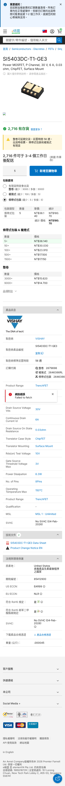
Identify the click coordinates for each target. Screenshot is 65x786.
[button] (5, 31)
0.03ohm (40, 429)
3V (37, 463)
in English (8, 752)
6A (37, 419)
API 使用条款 (10, 742)
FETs (51, 48)
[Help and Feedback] (57, 778)
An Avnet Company (13, 761)
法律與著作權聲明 (27, 738)
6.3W (38, 474)
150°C (38, 490)
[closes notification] (60, 4)
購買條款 (44, 738)
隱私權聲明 (9, 738)
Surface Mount (44, 446)
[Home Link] (19, 31)
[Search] (59, 40)
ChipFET (40, 438)
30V (37, 409)
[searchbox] (29, 40)
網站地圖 (24, 742)
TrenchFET (41, 385)
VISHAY (40, 338)
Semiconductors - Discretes (28, 48)
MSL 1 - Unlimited (45, 513)
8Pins (38, 481)
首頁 (5, 48)
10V (37, 453)
